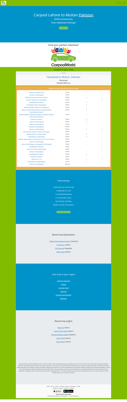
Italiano (66, 388)
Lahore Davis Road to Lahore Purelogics (36, 132)
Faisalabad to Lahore (36, 154)
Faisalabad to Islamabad (36, 137)
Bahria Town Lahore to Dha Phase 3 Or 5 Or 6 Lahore (36, 139)
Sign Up (119, 3)
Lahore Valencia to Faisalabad (36, 100)
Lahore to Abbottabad (36, 129)
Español (72, 388)
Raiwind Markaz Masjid (60, 334)
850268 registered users (63, 19)
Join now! (63, 28)
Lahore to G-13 (36, 159)
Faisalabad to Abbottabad (36, 162)
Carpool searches (63, 281)
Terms (52, 386)
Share (67, 386)
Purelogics (61, 245)
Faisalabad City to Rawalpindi (36, 105)
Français (60, 388)
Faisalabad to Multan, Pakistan (63, 77)
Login (124, 3)
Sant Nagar (60, 342)
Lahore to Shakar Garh (36, 92)
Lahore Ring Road (60, 331)
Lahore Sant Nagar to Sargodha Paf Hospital (36, 144)
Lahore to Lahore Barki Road (36, 149)
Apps (79, 386)
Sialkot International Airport (60, 241)
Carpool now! (64, 288)
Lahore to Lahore (36, 119)
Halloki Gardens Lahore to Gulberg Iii (36, 107)
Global (63, 284)
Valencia (60, 327)
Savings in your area (63, 212)
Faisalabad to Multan (36, 147)
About (57, 386)
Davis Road (60, 338)
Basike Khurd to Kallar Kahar (36, 134)
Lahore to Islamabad (36, 95)
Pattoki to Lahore (36, 157)
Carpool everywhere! (63, 295)
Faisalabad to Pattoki (36, 102)
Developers (73, 386)
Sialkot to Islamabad (36, 124)
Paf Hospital (59, 248)
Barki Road (61, 252)
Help (48, 386)
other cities (91, 371)
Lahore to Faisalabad (36, 152)
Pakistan (86, 14)
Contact (62, 386)
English (55, 388)
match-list (62, 372)
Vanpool (63, 291)
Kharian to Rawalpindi (36, 127)
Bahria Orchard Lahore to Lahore (36, 97)
